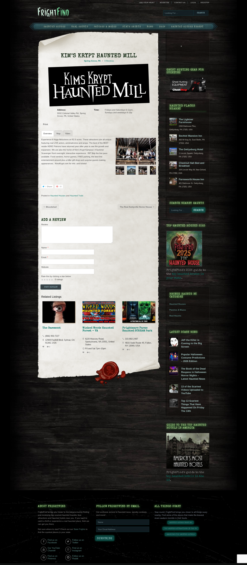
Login (193, 2)
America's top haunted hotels (181, 534)
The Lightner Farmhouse (186, 121)
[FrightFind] (65, 12)
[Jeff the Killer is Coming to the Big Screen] (173, 346)
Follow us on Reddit (78, 557)
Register (205, 2)
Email (44, 257)
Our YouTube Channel (54, 549)
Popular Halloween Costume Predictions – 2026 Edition (193, 358)
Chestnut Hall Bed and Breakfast (191, 164)
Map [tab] (58, 133)
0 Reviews (109, 61)
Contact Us (179, 2)
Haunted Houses (55, 27)
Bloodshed (51, 207)
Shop (162, 27)
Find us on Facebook (52, 541)
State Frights (79, 529)
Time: (96, 110)
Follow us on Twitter (78, 541)
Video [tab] (67, 133)
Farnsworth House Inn (191, 179)
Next (154, 170)
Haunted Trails (76, 195)
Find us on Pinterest (52, 557)
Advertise (164, 2)
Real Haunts (79, 27)
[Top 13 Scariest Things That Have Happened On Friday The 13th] (173, 406)
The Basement (51, 328)
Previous (117, 170)
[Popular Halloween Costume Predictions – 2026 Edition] (173, 360)
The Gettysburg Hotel (191, 149)
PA (99, 61)
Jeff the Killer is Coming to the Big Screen (191, 343)
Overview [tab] (47, 133)
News (150, 27)
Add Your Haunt (147, 2)
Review (44, 224)
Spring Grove (90, 61)
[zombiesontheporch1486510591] (136, 151)
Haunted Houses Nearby (187, 27)
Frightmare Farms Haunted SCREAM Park (137, 329)
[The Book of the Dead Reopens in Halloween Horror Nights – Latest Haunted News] (173, 374)
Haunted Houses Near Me (180, 523)
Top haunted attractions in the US (180, 529)
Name (44, 247)
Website (45, 267)
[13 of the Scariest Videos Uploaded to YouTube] (173, 392)
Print (45, 124)
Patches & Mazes (105, 27)
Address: (61, 110)
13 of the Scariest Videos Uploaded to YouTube (192, 390)
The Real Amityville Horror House (136, 207)
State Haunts (131, 27)
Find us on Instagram (77, 549)
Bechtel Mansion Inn (190, 136)
